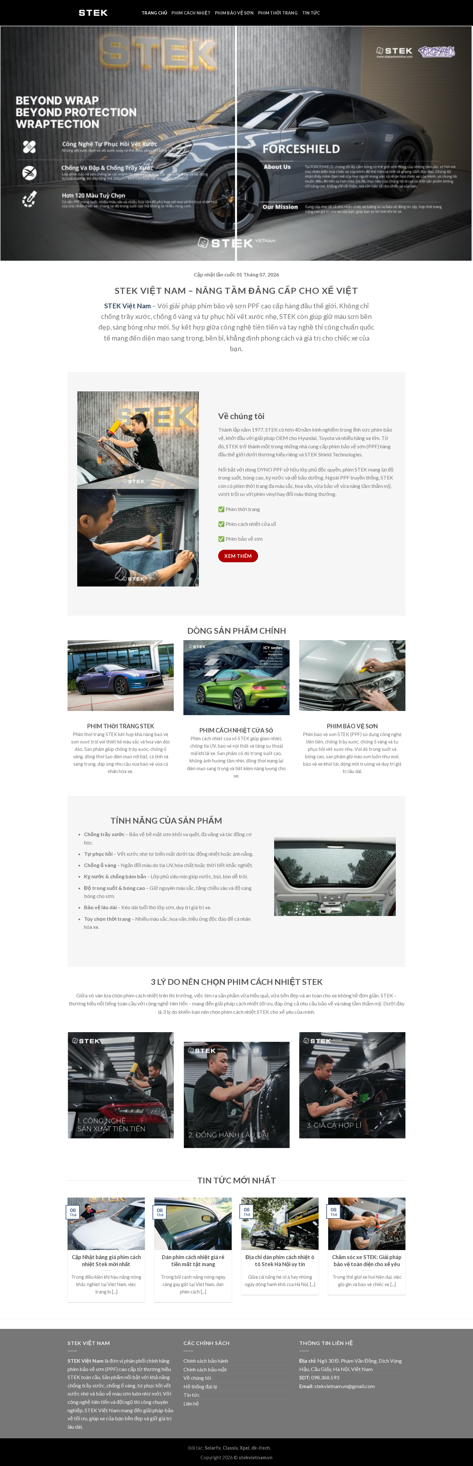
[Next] (407, 1257)
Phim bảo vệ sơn (234, 12)
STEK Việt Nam (127, 306)
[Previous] (66, 1257)
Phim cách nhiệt (191, 12)
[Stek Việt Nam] (100, 13)
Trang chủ (154, 12)
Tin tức (311, 12)
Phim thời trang (278, 12)
